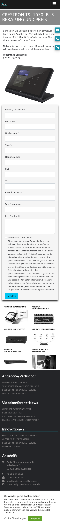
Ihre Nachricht (12, 216)
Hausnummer (12, 157)
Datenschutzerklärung (31, 263)
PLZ (7, 168)
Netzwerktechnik (11, 446)
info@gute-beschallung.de (22, 481)
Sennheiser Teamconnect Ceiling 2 (20, 386)
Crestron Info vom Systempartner (40, 351)
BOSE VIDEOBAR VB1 (12, 413)
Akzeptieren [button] (35, 518)
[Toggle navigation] (54, 3)
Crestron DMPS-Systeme (14, 329)
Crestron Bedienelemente (15, 307)
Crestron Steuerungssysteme (12, 351)
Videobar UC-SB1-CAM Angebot (18, 416)
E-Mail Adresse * (14, 192)
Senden (11, 296)
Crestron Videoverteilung (43, 329)
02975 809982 (15, 474)
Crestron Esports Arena (15, 439)
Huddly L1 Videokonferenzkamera (20, 420)
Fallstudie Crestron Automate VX (20, 435)
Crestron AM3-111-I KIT (14, 382)
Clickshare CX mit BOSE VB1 (16, 409)
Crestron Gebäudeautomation (40, 308)
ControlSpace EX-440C (14, 393)
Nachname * (12, 133)
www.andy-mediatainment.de (23, 484)
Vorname (10, 121)
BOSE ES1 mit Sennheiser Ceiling (19, 390)
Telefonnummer (14, 204)
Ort (7, 180)
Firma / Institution (15, 109)
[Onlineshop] (57, 47)
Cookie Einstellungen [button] (15, 518)
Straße (8, 145)
